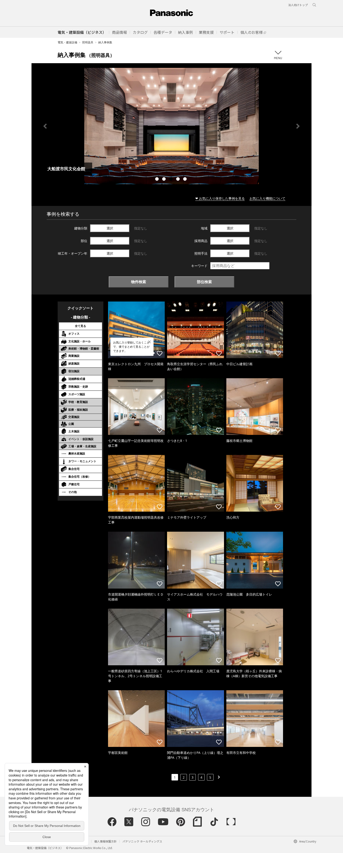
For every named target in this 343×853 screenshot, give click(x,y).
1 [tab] (157, 179)
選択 (110, 228)
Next (298, 126)
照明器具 (87, 42)
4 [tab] (178, 179)
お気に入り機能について (267, 198)
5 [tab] (185, 179)
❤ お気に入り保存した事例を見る (220, 198)
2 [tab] (164, 179)
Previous (45, 126)
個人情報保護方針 (105, 841)
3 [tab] (171, 179)
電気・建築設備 (67, 42)
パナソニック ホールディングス (142, 841)
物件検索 (138, 281)
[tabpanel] (172, 126)
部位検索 (204, 281)
